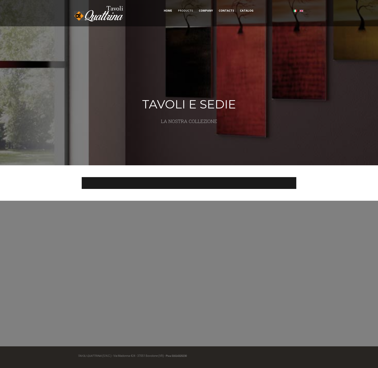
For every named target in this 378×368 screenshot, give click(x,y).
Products (185, 10)
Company (206, 10)
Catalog (246, 10)
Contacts (226, 10)
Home (168, 10)
